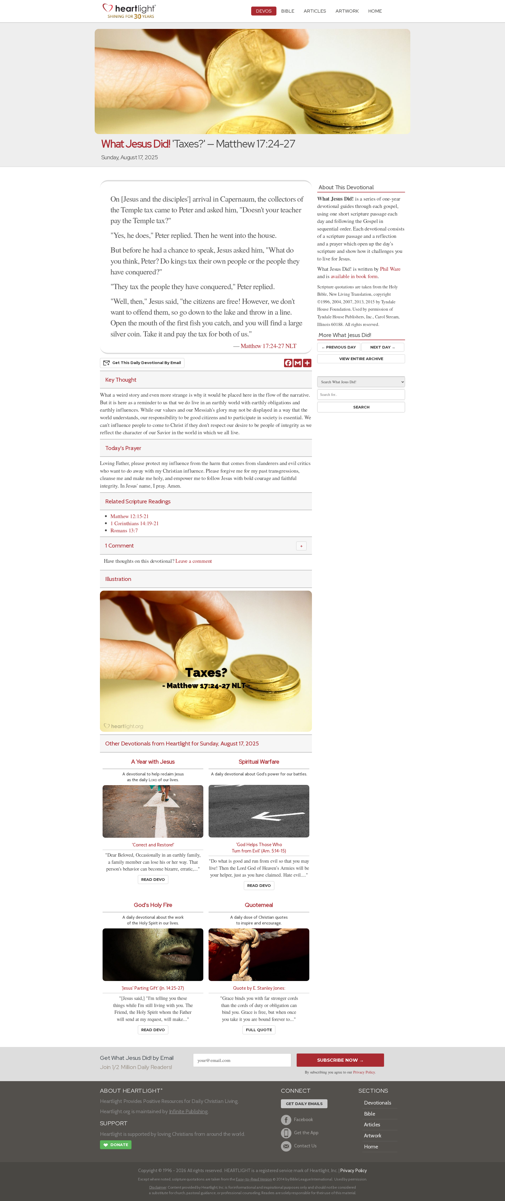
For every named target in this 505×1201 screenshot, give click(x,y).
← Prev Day (338, 347)
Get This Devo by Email (146, 362)
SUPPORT (114, 1123)
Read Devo (153, 879)
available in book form (354, 276)
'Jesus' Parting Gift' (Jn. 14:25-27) (153, 988)
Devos (264, 11)
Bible (287, 11)
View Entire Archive (361, 358)
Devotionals (377, 1103)
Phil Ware (390, 268)
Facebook (303, 1119)
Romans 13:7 (124, 530)
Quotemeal (259, 905)
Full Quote (259, 1030)
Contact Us (305, 1146)
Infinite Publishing (188, 1111)
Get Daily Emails (304, 1103)
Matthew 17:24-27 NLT (268, 345)
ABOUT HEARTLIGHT (131, 1091)
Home (371, 1146)
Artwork (347, 11)
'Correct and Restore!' (153, 844)
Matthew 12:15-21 (129, 516)
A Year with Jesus (153, 761)
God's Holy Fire (153, 905)
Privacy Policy (364, 1072)
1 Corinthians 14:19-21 (134, 523)
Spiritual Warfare (259, 761)
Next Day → (382, 347)
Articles (315, 11)
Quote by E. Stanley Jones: (259, 988)
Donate (115, 1145)
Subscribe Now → (340, 1060)
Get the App (306, 1133)
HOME (375, 11)
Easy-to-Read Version (254, 1179)
